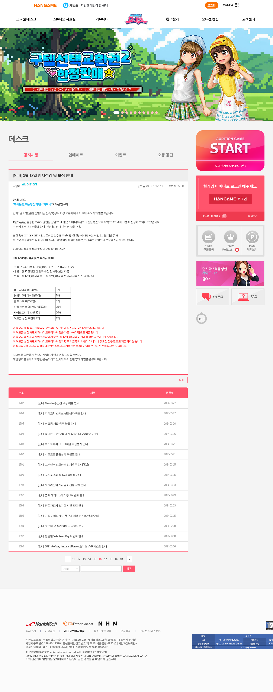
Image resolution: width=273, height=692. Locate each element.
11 (73, 559)
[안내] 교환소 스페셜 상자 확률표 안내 (59, 474)
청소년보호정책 (102, 631)
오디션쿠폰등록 (208, 247)
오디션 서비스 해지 (150, 631)
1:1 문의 (212, 296)
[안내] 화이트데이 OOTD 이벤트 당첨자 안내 (63, 444)
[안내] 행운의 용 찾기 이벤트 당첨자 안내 (61, 526)
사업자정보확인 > (128, 643)
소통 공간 (165, 155)
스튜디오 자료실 (64, 19)
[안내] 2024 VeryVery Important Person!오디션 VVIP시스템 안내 (72, 546)
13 (84, 559)
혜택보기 (252, 216)
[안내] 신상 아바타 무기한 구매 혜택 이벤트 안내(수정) (68, 515)
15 (94, 559)
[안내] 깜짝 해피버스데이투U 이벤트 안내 (61, 495)
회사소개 (31, 631)
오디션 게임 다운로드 (230, 165)
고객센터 (248, 19)
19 (116, 559)
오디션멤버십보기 (228, 247)
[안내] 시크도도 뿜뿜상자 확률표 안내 (59, 454)
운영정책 (125, 631)
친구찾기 (172, 19)
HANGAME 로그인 (230, 199)
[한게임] (45, 5)
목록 (181, 380)
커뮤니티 (102, 19)
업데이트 (75, 155)
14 (89, 559)
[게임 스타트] (230, 145)
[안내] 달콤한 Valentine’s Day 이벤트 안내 (60, 536)
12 (78, 559)
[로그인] (211, 5)
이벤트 (120, 155)
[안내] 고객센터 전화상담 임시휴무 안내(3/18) (63, 464)
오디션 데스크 (26, 19)
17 (105, 559)
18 (110, 559)
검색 (128, 568)
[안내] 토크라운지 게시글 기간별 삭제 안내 (62, 485)
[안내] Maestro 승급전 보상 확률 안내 (58, 403)
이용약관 (50, 631)
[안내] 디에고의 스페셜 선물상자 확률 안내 (62, 413)
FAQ (247, 296)
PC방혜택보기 (252, 247)
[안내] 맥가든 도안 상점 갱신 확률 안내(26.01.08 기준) (67, 433)
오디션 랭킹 (210, 19)
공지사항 (31, 155)
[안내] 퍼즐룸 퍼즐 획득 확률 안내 (57, 423)
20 (121, 559)
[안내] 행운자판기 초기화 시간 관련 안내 (60, 505)
